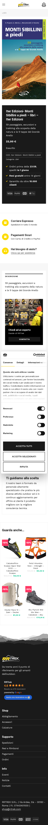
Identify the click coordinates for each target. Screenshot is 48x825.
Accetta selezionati (24, 456)
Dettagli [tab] (20, 362)
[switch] (41, 417)
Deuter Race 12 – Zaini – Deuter (12, 611)
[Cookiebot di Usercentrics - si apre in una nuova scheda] (34, 355)
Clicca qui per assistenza (23, 253)
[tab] (24, 276)
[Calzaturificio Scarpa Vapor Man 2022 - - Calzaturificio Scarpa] (12, 548)
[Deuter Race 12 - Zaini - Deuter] (12, 594)
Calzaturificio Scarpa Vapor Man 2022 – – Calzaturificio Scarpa (12, 568)
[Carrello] (44, 4)
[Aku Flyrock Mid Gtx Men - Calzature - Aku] (35, 594)
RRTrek (8, 682)
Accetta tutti (24, 446)
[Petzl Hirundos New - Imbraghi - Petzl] (35, 548)
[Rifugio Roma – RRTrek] (23, 4)
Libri (4, 13)
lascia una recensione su (16, 697)
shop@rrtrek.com (11, 809)
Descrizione (11, 276)
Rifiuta (24, 467)
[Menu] (3, 4)
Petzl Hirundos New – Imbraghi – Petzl (35, 565)
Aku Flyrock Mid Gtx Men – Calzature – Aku (35, 612)
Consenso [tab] (8, 362)
